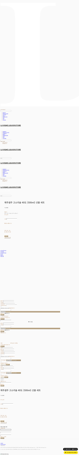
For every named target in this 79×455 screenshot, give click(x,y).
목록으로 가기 (3, 364)
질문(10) (1, 255)
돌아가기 (2, 377)
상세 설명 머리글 (3, 250)
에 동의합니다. (7, 308)
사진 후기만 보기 (5, 316)
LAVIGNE (4, 120)
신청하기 (2, 438)
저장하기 (2, 314)
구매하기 (2, 385)
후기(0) (1, 254)
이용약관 (1, 443)
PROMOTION (5, 116)
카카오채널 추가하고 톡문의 (72, 452)
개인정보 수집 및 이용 (4, 308)
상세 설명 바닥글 (3, 252)
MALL (4, 115)
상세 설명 (2, 251)
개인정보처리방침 (3, 444)
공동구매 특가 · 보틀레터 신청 (71, 449)
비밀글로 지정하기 (4, 363)
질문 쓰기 (2, 346)
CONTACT (4, 114)
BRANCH (4, 112)
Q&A (3, 117)
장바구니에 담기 (3, 422)
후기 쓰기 (2, 319)
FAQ (3, 118)
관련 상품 (2, 256)
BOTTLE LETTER (5, 113)
